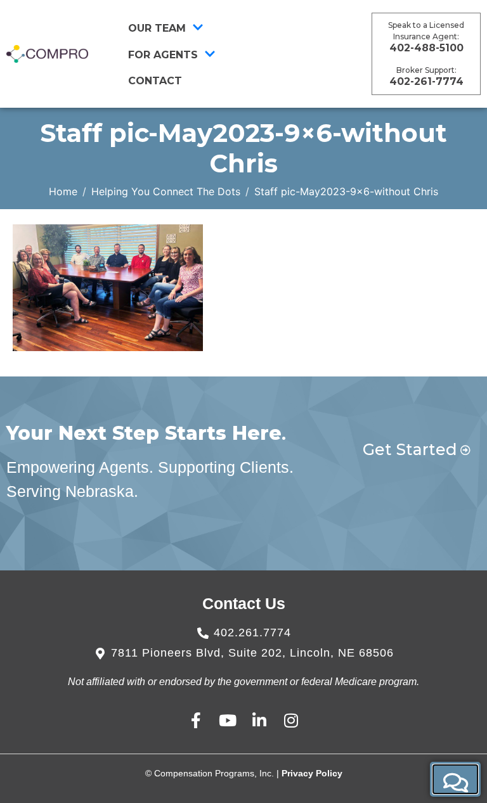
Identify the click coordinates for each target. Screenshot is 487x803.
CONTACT (155, 81)
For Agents (163, 55)
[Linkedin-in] (260, 720)
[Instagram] (291, 720)
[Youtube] (228, 720)
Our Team (157, 28)
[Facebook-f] (196, 720)
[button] (455, 779)
